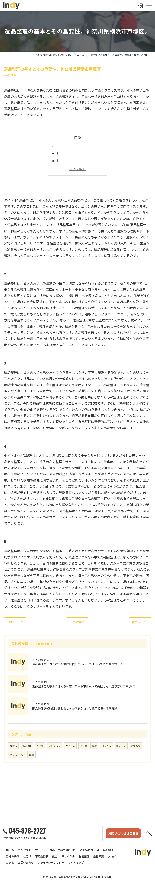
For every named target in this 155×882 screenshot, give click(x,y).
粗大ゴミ (121, 745)
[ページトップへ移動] (148, 833)
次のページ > (140, 622)
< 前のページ (15, 622)
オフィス (70, 745)
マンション (54, 745)
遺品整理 (26, 745)
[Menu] (148, 5)
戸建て (40, 745)
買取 (31, 754)
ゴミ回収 (106, 745)
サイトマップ (76, 862)
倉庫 (94, 745)
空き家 (83, 745)
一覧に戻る (77, 622)
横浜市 (13, 745)
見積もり (135, 745)
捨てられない (17, 754)
